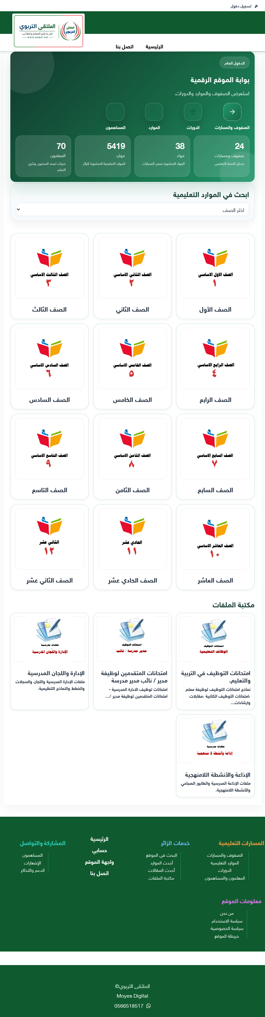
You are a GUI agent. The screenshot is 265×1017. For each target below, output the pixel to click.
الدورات (224, 869)
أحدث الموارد (161, 862)
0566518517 (129, 1005)
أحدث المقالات (161, 869)
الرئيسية (154, 45)
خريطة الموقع (227, 935)
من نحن (227, 912)
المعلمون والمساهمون (225, 877)
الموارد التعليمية (225, 862)
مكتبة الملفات (161, 877)
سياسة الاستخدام (227, 920)
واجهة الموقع (99, 861)
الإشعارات (32, 862)
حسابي (99, 849)
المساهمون (32, 854)
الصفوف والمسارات (225, 854)
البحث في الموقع (161, 854)
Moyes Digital (132, 995)
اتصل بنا (124, 45)
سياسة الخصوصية (227, 927)
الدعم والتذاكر (33, 869)
